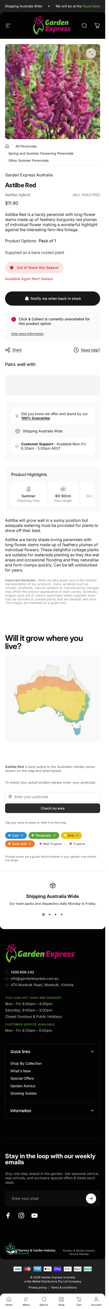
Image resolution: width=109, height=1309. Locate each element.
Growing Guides (23, 1093)
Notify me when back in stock (56, 298)
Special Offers (22, 1078)
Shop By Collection (26, 1063)
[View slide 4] (62, 915)
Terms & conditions (64, 1287)
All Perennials (26, 146)
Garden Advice (22, 1086)
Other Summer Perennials (28, 160)
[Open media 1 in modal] (91, 53)
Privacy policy (37, 1287)
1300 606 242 (22, 972)
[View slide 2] (50, 915)
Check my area (52, 808)
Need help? (90, 350)
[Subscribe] (91, 1198)
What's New (20, 1071)
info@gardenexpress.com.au (35, 978)
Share (17, 349)
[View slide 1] (44, 915)
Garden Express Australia (29, 174)
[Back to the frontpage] (7, 146)
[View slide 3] (56, 915)
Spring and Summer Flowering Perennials (41, 153)
